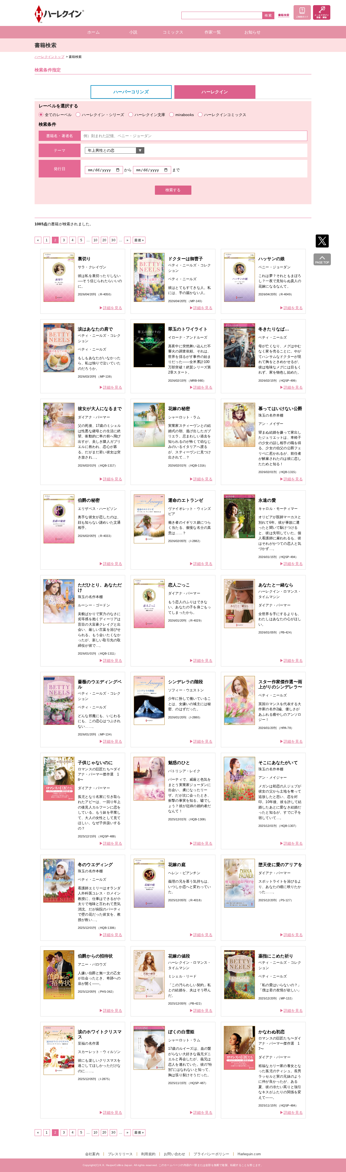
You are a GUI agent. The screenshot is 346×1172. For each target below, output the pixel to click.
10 (95, 240)
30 (113, 240)
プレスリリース (120, 1154)
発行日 (59, 169)
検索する (173, 190)
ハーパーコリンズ (131, 92)
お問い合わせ (174, 1154)
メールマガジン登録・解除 (321, 12)
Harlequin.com (249, 1154)
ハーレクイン (215, 92)
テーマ (59, 150)
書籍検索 (283, 15)
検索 (268, 15)
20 (104, 240)
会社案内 (92, 1154)
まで (176, 170)
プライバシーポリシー (211, 1154)
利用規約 (148, 1154)
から (128, 170)
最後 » (139, 240)
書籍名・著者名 (59, 136)
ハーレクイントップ (49, 57)
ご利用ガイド (302, 12)
